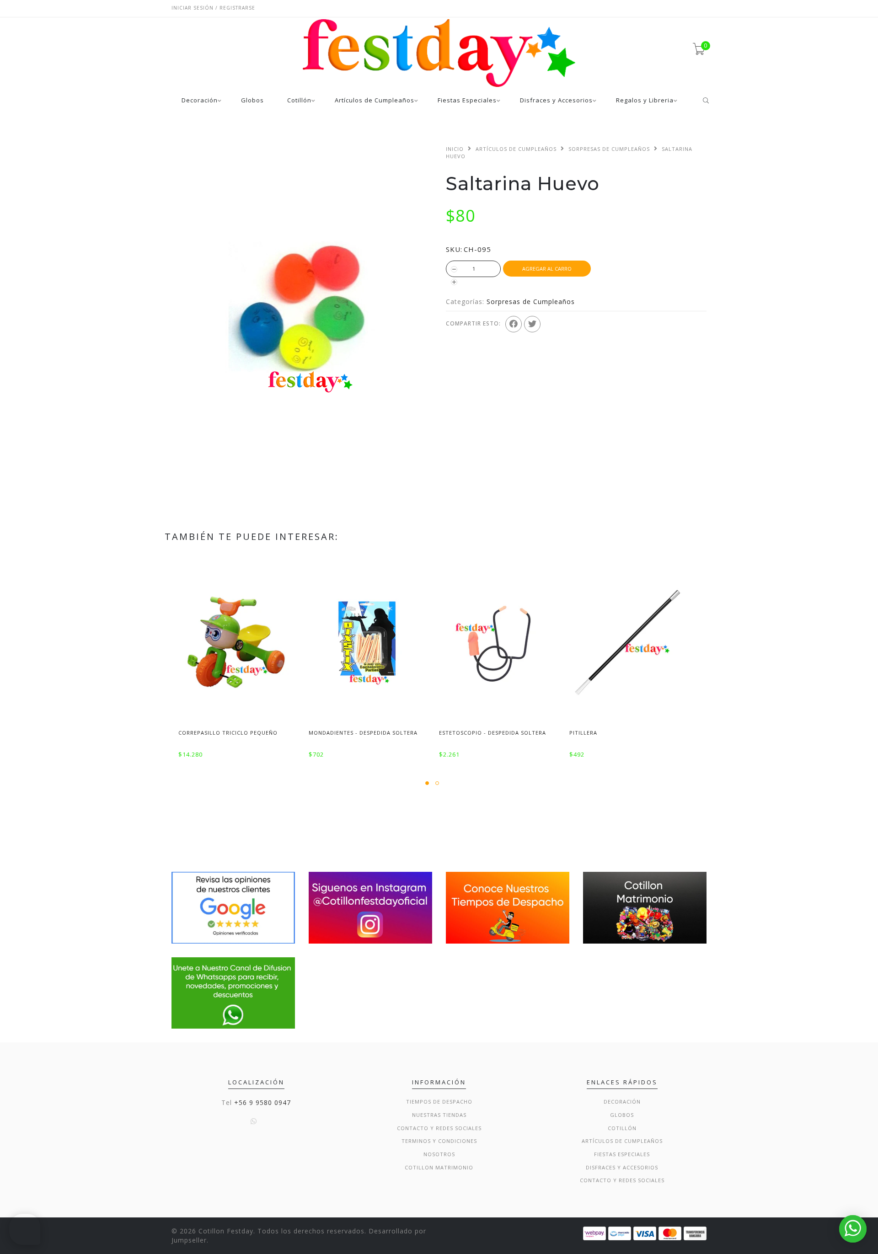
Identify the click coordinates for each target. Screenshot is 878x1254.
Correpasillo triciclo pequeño (228, 732)
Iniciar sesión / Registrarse (213, 8)
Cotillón (299, 100)
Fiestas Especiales (467, 100)
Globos (252, 100)
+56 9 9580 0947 (262, 1102)
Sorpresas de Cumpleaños (609, 148)
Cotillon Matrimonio (439, 1167)
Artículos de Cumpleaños (374, 100)
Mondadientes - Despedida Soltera (363, 732)
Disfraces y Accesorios (556, 100)
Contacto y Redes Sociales (439, 1128)
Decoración (200, 100)
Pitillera (583, 732)
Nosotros (439, 1154)
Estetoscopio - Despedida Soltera (492, 732)
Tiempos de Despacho (439, 1101)
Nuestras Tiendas (439, 1114)
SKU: (454, 249)
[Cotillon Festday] (233, 906)
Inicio (455, 148)
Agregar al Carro (547, 268)
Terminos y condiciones (439, 1140)
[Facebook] (513, 324)
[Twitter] (532, 324)
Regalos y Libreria (645, 100)
